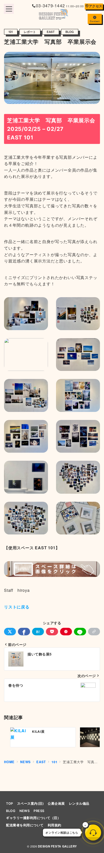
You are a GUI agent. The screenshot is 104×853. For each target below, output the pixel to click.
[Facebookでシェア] (24, 631)
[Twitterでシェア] (10, 631)
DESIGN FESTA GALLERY (57, 846)
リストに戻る (17, 607)
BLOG (69, 32)
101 (10, 32)
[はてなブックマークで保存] (38, 631)
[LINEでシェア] (80, 631)
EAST (51, 32)
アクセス (95, 6)
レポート (30, 32)
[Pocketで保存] (52, 631)
